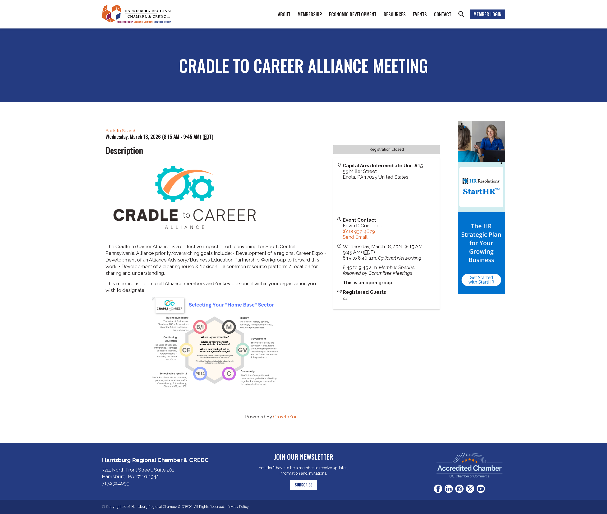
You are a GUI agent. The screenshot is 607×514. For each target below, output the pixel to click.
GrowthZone (286, 417)
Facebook (438, 489)
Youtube (481, 489)
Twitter (470, 489)
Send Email (355, 237)
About (284, 14)
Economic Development (353, 14)
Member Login (487, 14)
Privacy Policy (238, 507)
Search (461, 14)
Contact (442, 14)
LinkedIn (449, 489)
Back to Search (121, 130)
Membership (310, 14)
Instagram (459, 489)
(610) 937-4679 (359, 231)
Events (420, 14)
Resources (395, 14)
